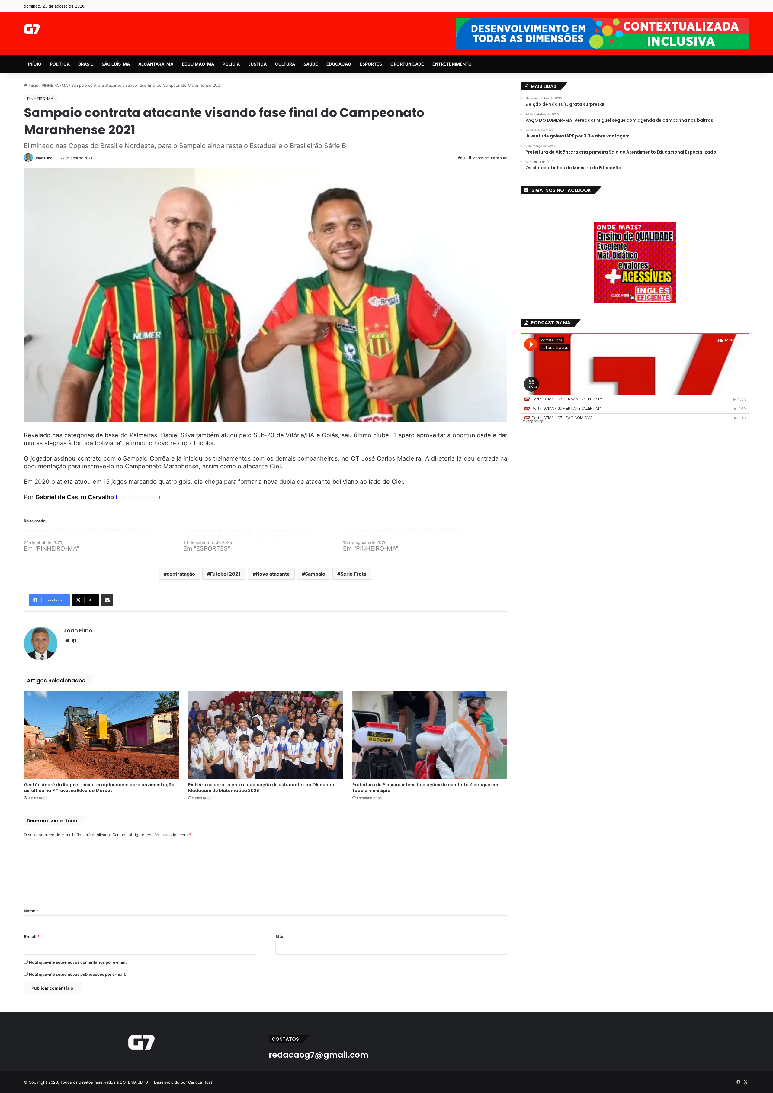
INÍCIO (34, 63)
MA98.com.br (138, 497)
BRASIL (85, 63)
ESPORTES (371, 63)
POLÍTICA (60, 63)
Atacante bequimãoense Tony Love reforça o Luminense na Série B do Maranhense (247, 533)
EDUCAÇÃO (338, 63)
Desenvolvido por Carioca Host (183, 1082)
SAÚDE (310, 63)
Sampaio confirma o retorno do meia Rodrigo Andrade (87, 533)
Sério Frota (353, 574)
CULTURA (285, 63)
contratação (181, 574)
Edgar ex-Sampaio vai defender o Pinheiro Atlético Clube (403, 533)
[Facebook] (74, 641)
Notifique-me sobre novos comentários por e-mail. (78, 962)
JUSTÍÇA (257, 63)
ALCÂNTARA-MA (155, 63)
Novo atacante (273, 574)
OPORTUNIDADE (407, 63)
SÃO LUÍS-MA (115, 63)
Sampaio (315, 574)
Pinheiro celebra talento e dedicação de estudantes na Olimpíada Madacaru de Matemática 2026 (262, 788)
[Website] (67, 641)
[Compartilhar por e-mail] (107, 600)
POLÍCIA (231, 63)
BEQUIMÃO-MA (198, 63)
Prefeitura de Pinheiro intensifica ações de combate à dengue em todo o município (425, 788)
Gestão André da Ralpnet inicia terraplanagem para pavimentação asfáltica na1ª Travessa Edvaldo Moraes (99, 788)
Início (32, 85)
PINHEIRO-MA (55, 85)
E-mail (32, 936)
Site (279, 936)
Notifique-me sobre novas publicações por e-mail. (77, 974)
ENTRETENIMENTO (452, 63)
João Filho (43, 158)
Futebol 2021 (225, 574)
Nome (31, 910)
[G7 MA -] (32, 29)
